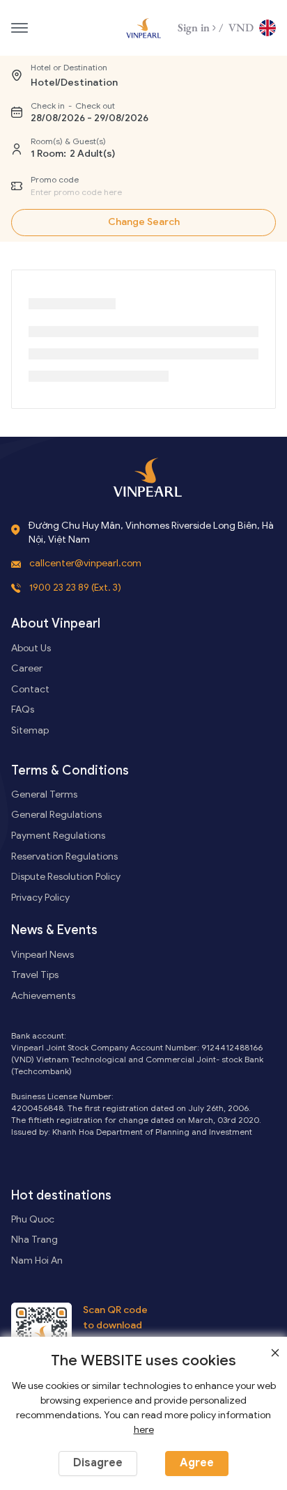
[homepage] (143, 28)
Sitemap (30, 730)
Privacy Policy (40, 897)
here (144, 1430)
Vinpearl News (42, 955)
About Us (31, 648)
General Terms (44, 794)
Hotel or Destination (69, 67)
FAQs (22, 709)
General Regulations (56, 815)
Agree (197, 1463)
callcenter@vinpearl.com (85, 563)
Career (26, 668)
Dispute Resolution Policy (66, 877)
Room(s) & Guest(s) (68, 141)
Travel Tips (35, 975)
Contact (30, 689)
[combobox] (130, 192)
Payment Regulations (58, 835)
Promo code (55, 179)
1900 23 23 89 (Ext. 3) (75, 587)
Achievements (43, 996)
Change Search (144, 222)
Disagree (98, 1463)
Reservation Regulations (64, 856)
